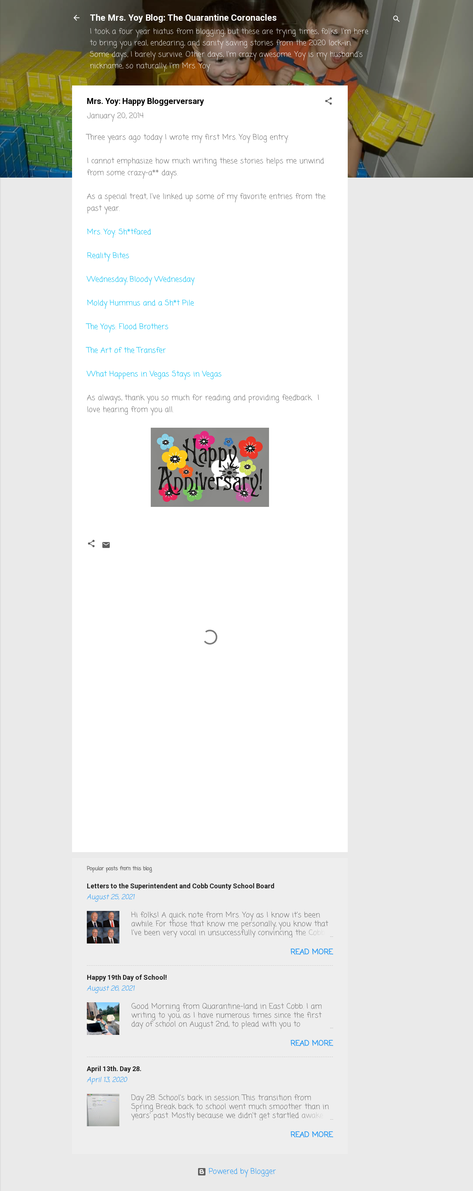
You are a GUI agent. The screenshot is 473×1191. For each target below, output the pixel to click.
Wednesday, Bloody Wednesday (140, 279)
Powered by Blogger (241, 1171)
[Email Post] (106, 547)
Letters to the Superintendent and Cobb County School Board (181, 886)
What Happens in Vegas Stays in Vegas (154, 374)
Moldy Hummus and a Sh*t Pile (140, 303)
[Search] (396, 20)
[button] (328, 102)
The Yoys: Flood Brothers (128, 327)
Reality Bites (108, 256)
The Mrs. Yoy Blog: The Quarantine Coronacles (183, 18)
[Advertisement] (377, 196)
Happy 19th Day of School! (127, 977)
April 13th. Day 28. (114, 1069)
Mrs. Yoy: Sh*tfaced (119, 232)
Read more (311, 952)
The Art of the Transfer (126, 350)
